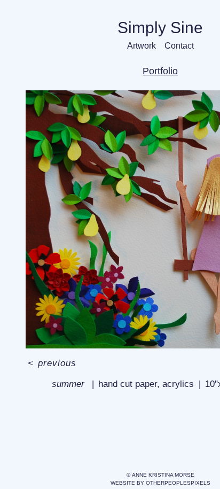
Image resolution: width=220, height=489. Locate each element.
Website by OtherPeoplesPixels (160, 483)
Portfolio (160, 71)
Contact (179, 45)
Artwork (141, 45)
